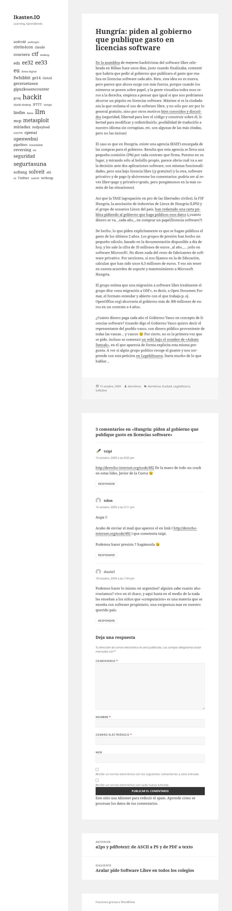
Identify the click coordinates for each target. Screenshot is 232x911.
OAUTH (18, 133)
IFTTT (37, 104)
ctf (35, 53)
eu (17, 70)
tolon (108, 500)
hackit (32, 96)
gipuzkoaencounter (31, 89)
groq (17, 98)
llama (30, 113)
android (20, 42)
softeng (20, 172)
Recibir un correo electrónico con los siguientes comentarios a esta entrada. (147, 774)
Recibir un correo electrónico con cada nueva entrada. (132, 785)
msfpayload (41, 127)
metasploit (36, 120)
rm (34, 150)
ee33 (41, 62)
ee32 (27, 62)
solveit (37, 171)
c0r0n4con (23, 47)
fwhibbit (22, 77)
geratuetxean (26, 83)
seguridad (24, 156)
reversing (22, 149)
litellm (19, 112)
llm (40, 111)
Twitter (23, 178)
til (15, 178)
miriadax (22, 126)
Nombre (103, 717)
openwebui (26, 139)
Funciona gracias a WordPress (115, 902)
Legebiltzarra (181, 386)
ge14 (36, 77)
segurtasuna (30, 163)
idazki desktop (22, 104)
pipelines (20, 145)
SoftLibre (101, 390)
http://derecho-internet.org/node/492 (125, 467)
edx (17, 63)
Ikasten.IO (27, 17)
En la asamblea (108, 62)
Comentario (107, 661)
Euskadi (167, 386)
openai (30, 132)
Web (99, 752)
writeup (47, 178)
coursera (22, 54)
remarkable (36, 145)
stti (48, 172)
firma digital (29, 71)
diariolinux (134, 386)
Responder (106, 484)
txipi (108, 451)
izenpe (48, 104)
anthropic (33, 42)
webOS (35, 178)
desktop (44, 55)
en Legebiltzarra (149, 355)
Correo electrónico (114, 735)
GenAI (47, 78)
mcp (17, 120)
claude (40, 47)
